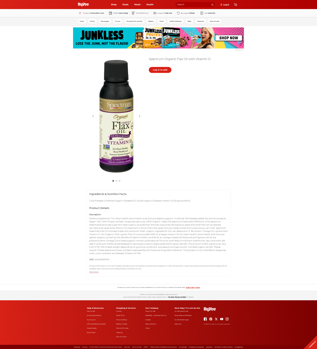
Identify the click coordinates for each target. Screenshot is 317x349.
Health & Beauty (176, 21)
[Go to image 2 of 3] (116, 180)
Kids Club (178, 324)
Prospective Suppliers (196, 347)
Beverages (105, 21)
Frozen (117, 21)
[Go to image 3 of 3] (119, 180)
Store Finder (91, 332)
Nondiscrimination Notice (223, 347)
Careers (148, 320)
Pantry (92, 21)
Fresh (82, 21)
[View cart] (235, 4)
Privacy (85, 347)
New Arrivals (214, 21)
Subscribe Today (193, 287)
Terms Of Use (137, 347)
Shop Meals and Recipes (183, 315)
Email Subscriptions (94, 315)
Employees (183, 347)
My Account (91, 320)
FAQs (147, 328)
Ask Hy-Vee (91, 311)
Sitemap (77, 347)
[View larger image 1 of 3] (116, 116)
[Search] (212, 4)
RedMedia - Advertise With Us (155, 315)
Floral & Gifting (121, 320)
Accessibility (239, 347)
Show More (94, 272)
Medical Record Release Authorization (163, 347)
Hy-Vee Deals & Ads (181, 311)
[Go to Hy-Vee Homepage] (83, 5)
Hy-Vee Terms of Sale (177, 297)
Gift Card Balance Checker (96, 324)
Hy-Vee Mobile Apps (182, 320)
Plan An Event (121, 337)
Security (127, 347)
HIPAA (146, 347)
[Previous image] (93, 116)
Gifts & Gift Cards (122, 328)
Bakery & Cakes (121, 324)
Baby (189, 21)
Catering (119, 332)
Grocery (119, 311)
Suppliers (209, 347)
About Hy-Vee (150, 311)
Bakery (151, 21)
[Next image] (139, 116)
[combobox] (195, 4)
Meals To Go (120, 315)
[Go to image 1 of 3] (113, 180)
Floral (162, 21)
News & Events (150, 324)
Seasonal (200, 21)
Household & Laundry (134, 21)
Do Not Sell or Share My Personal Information (106, 347)
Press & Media (92, 328)
